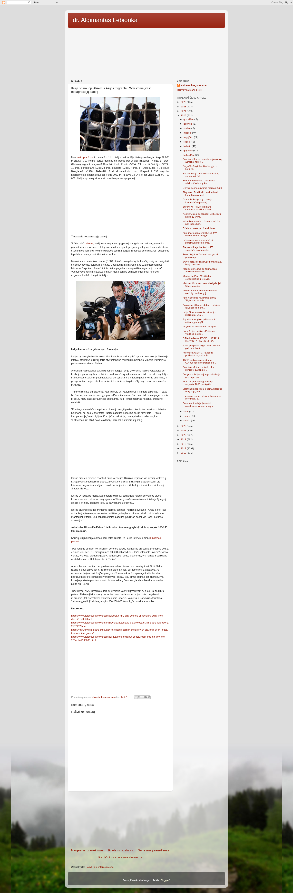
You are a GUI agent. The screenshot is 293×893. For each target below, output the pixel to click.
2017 (184, 448)
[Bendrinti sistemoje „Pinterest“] (149, 697)
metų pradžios (85, 157)
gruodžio (188, 119)
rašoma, (89, 243)
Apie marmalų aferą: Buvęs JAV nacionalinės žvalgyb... (200, 234)
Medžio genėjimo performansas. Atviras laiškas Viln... (200, 270)
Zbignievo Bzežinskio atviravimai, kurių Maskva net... (200, 193)
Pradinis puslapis (120, 850)
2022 (184, 426)
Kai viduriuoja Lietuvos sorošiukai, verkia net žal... (201, 175)
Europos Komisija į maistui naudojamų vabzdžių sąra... (199, 404)
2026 (184, 102)
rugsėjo (187, 133)
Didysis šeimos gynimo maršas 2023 (202, 188)
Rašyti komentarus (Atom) (100, 867)
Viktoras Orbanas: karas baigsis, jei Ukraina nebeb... (202, 284)
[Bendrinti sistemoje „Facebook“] (145, 697)
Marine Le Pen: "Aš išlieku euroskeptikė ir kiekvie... (197, 277)
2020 (184, 435)
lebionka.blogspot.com (193, 85)
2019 (184, 439)
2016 (184, 453)
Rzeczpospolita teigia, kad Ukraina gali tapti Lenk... (201, 347)
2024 (184, 111)
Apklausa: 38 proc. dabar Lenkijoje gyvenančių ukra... (201, 306)
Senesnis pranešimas (153, 850)
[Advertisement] (146, 53)
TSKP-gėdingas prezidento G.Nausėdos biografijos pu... (199, 361)
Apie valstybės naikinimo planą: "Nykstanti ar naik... (199, 299)
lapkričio (188, 124)
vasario (187, 416)
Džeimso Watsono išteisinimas (199, 228)
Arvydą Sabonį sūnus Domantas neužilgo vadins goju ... (200, 292)
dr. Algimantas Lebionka (105, 19)
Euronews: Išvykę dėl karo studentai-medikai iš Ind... (198, 208)
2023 (184, 115)
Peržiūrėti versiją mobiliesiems (120, 857)
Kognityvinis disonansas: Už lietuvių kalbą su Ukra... (202, 215)
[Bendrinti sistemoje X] (142, 697)
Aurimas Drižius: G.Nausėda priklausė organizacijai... (198, 354)
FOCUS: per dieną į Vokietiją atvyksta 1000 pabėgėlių (198, 383)
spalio (186, 128)
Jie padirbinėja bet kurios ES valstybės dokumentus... (198, 248)
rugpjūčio (188, 137)
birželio (187, 146)
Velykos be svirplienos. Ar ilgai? (199, 326)
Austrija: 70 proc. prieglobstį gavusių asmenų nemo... (202, 160)
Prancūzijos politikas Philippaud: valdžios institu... (200, 332)
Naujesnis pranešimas (87, 850)
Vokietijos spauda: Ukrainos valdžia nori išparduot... (201, 222)
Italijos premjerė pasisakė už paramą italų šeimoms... (198, 241)
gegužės (188, 150)
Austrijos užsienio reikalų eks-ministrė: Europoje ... (198, 368)
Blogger (165, 880)
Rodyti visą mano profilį (189, 90)
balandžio (188, 155)
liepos (186, 142)
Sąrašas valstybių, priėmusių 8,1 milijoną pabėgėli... (200, 320)
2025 (184, 106)
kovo (186, 411)
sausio (187, 420)
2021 (184, 430)
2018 (184, 444)
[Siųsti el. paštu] (136, 697)
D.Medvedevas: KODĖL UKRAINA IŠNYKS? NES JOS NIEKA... (201, 339)
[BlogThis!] (139, 697)
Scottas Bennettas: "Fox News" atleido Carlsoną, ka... (199, 182)
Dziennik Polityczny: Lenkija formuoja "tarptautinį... (197, 200)
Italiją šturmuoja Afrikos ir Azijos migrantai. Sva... (199, 313)
